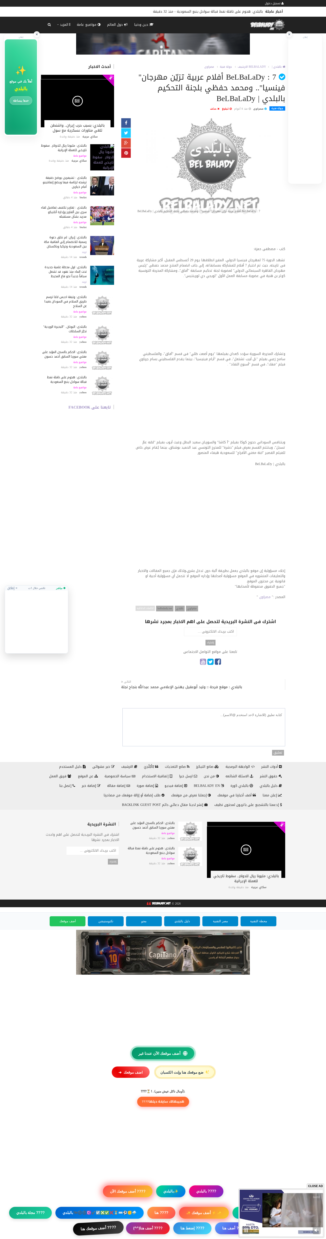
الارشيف (243, 66)
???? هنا (161, 1213)
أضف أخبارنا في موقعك (235, 795)
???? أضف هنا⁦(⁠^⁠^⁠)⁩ (147, 1228)
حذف (213, 108)
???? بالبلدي (206, 1191)
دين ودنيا (141, 24)
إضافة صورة (146, 786)
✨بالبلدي (170, 1191)
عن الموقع (86, 776)
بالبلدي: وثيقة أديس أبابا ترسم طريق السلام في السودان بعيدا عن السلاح (65, 301)
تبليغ (226, 108)
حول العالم (115, 24)
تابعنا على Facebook (89, 407)
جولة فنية (226, 66)
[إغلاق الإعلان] (289, 34)
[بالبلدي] (158, 903)
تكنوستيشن (105, 921)
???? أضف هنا (233, 1228)
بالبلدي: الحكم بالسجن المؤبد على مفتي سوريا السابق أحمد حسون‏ (64, 354)
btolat (83, 197)
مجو (144, 921)
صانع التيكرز (205, 766)
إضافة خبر (89, 786)
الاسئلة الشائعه (238, 776)
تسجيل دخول (273, 3)
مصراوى (209, 66)
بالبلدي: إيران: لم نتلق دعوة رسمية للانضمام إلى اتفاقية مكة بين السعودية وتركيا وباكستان (65, 241)
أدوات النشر (270, 766)
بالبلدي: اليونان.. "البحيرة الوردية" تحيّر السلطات (65, 329)
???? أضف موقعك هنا (98, 1228)
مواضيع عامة (87, 24)
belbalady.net (165, 608)
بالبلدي (179, 608)
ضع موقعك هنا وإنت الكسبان (185, 1072)
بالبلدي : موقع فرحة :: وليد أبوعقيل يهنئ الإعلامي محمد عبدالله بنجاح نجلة (181, 687)
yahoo (83, 316)
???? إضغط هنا (192, 1228)
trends (83, 257)
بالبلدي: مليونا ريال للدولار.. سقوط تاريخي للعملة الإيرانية (64, 148)
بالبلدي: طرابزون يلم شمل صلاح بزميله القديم (229, 11)
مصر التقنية (220, 921)
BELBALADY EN (207, 786)
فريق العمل (58, 776)
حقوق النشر (269, 776)
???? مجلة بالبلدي (30, 1213)
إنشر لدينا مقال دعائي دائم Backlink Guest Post (163, 805)
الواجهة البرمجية (238, 766)
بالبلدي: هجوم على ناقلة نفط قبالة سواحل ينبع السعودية (67, 379)
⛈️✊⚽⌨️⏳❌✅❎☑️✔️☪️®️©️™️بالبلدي (99, 1212)
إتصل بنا (66, 786)
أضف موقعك (67, 921)
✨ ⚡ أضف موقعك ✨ (204, 1213)
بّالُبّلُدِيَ (149, 766)
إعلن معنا (270, 795)
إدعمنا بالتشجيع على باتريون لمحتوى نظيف (247, 805)
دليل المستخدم (71, 766)
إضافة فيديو (174, 786)
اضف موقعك (130, 1072)
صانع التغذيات (176, 766)
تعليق (278, 753)
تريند (84, 252)
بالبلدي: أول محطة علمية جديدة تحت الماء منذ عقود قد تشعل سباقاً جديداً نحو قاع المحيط (66, 271)
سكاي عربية (90, 136)
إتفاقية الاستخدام (156, 776)
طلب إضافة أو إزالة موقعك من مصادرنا (133, 795)
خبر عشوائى (101, 766)
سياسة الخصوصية (118, 776)
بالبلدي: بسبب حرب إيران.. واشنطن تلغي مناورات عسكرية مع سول (77, 128)
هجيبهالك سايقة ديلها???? (163, 1102)
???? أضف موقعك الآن (127, 1191)
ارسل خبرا (186, 776)
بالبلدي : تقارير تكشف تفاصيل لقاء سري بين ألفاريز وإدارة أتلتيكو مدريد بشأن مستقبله (64, 212)
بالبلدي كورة (240, 786)
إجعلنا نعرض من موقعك (189, 795)
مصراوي (192, 608)
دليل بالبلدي (269, 786)
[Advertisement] (210, 232)
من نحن (210, 776)
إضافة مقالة (116, 786)
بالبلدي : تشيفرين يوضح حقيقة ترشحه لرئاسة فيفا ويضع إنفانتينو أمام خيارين (65, 182)
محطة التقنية (258, 921)
